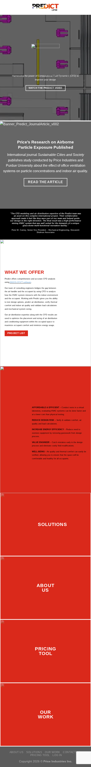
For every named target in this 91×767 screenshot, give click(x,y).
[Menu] (5, 7)
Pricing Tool (40, 755)
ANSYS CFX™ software (20, 282)
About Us (16, 752)
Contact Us (71, 752)
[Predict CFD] (45, 7)
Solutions (34, 752)
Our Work (52, 752)
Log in (57, 755)
